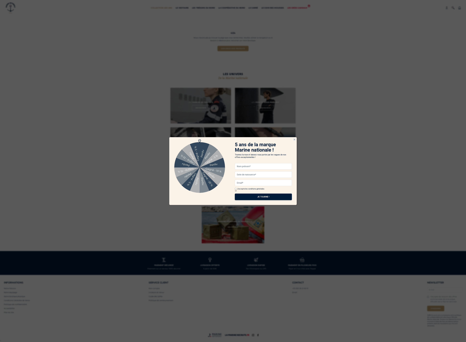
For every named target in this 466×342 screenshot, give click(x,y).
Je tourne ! (263, 196)
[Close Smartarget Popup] (294, 139)
